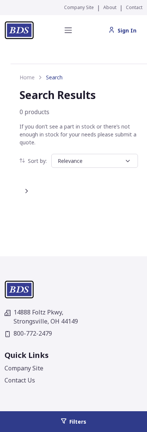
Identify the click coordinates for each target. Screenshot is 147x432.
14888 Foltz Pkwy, (46, 316)
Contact (134, 7)
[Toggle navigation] (68, 30)
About (109, 7)
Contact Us (20, 380)
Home (27, 77)
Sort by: (37, 160)
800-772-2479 (33, 333)
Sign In (127, 30)
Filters (77, 421)
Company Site (79, 7)
